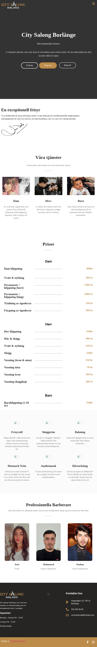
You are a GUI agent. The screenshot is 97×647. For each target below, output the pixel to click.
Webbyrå (21, 641)
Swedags (14, 641)
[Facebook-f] (87, 642)
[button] (94, 3)
